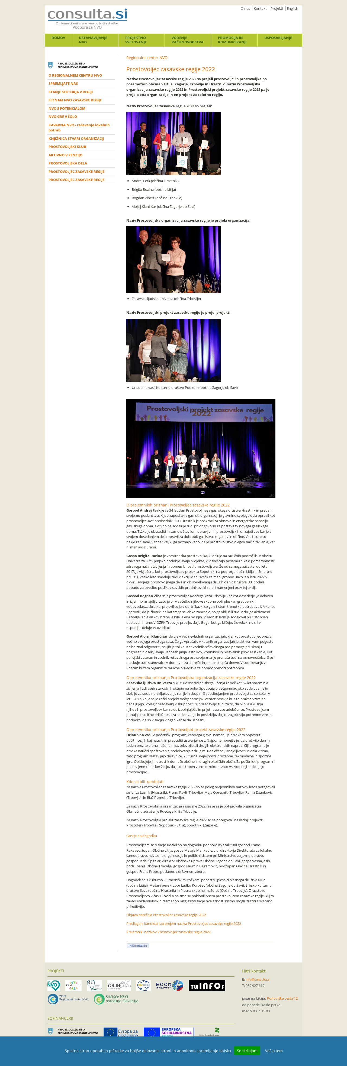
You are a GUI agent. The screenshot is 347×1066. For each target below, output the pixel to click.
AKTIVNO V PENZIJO (65, 155)
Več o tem (274, 1050)
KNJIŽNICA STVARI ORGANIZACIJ (76, 138)
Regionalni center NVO (147, 57)
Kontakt (260, 8)
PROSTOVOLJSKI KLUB (67, 146)
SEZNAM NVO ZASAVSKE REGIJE (75, 100)
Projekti (277, 8)
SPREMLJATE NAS (63, 83)
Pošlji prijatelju (138, 945)
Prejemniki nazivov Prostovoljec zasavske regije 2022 (168, 931)
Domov (58, 37)
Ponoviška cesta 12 (282, 998)
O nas (245, 8)
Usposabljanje (278, 37)
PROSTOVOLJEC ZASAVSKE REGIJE (76, 171)
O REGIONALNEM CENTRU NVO (75, 75)
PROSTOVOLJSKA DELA (68, 163)
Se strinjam (247, 1050)
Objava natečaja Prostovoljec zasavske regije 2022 (166, 914)
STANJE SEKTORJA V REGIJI (71, 91)
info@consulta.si (258, 979)
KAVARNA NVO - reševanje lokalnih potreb (79, 127)
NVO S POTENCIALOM (67, 108)
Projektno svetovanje (136, 39)
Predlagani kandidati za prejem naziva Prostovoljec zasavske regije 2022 (183, 923)
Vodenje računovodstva (187, 39)
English (292, 8)
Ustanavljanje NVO (93, 39)
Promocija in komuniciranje (232, 39)
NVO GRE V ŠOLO (63, 116)
